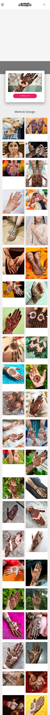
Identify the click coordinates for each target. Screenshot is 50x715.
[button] (2, 4)
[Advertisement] (25, 35)
